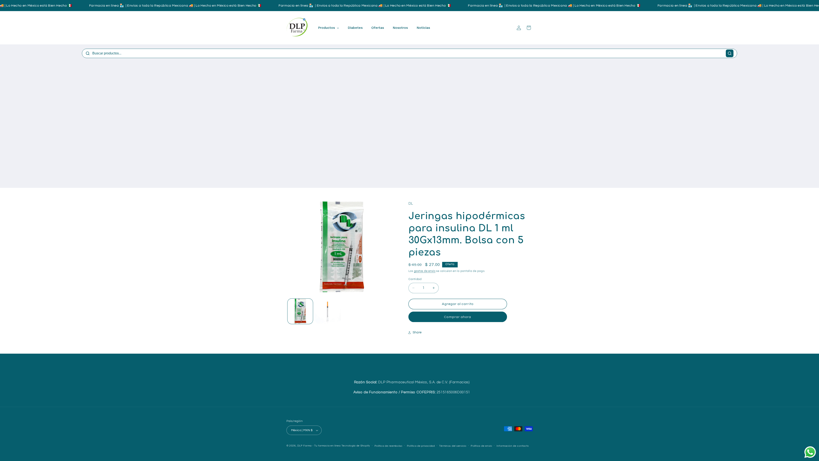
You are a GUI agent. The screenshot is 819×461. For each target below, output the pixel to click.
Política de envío (481, 446)
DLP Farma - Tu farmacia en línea (319, 446)
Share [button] (417, 332)
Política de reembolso (388, 446)
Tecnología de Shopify (355, 446)
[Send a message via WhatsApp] (810, 452)
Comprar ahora (457, 317)
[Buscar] (729, 53)
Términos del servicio (452, 446)
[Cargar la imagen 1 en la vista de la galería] (300, 311)
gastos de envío (425, 271)
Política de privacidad (421, 446)
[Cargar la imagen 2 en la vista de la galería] (327, 311)
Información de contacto (513, 446)
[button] (529, 28)
